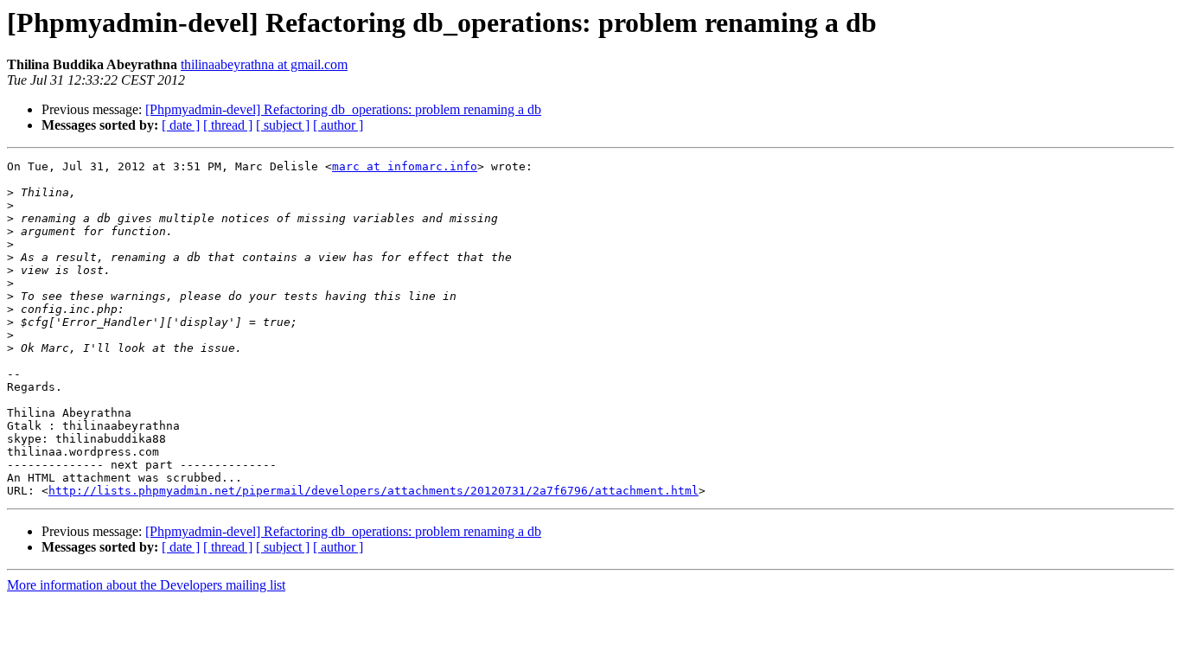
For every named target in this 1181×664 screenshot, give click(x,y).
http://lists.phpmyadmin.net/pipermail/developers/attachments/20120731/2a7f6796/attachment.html (373, 490)
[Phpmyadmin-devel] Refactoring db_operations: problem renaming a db (343, 109)
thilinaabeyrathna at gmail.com (264, 64)
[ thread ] (227, 125)
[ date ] (181, 125)
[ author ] (338, 125)
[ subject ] (283, 125)
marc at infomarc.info (404, 166)
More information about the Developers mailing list (146, 585)
